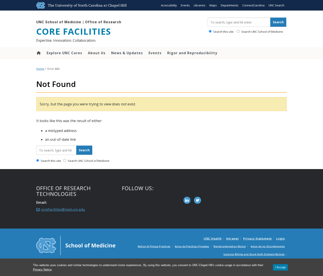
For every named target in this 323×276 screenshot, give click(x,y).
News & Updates (127, 53)
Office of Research (103, 22)
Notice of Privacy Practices (154, 246)
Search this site (223, 32)
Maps (213, 5)
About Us (96, 53)
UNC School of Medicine (58, 22)
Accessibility (169, 5)
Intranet (232, 238)
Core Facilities (73, 31)
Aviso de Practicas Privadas (192, 246)
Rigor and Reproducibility (192, 53)
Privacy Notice (42, 269)
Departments (229, 5)
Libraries (199, 5)
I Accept (280, 267)
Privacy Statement (257, 238)
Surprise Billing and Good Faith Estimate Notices (254, 254)
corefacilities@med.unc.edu (63, 209)
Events (185, 5)
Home (38, 53)
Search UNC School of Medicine (262, 32)
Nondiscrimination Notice (230, 246)
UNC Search (276, 5)
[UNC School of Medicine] (75, 245)
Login (280, 238)
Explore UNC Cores (64, 53)
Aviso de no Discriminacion (268, 246)
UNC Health (213, 238)
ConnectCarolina (253, 5)
